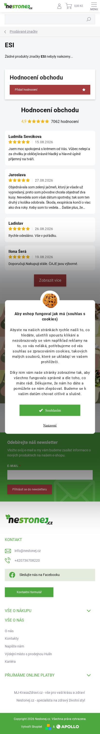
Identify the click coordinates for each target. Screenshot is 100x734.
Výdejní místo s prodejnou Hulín (28, 654)
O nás (9, 631)
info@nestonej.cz (28, 551)
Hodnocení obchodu (50, 110)
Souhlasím (53, 410)
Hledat (88, 19)
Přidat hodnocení (26, 89)
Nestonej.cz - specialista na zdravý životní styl (51, 700)
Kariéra (10, 661)
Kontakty (12, 638)
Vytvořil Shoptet (31, 726)
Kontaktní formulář (29, 592)
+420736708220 (27, 560)
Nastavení (50, 425)
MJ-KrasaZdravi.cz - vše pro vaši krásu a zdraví (49, 692)
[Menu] (94, 6)
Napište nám (14, 646)
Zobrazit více (50, 280)
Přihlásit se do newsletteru (29, 489)
